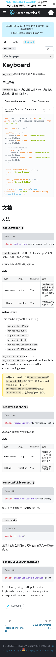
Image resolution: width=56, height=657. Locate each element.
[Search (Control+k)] (51, 12)
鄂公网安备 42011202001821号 (39, 650)
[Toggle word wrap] (44, 243)
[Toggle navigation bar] (4, 13)
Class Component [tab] (40, 101)
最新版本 (32, 33)
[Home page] (5, 42)
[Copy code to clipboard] (50, 243)
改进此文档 (16, 605)
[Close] (54, 4)
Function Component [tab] (16, 101)
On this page (11, 56)
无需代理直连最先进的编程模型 (21, 2)
